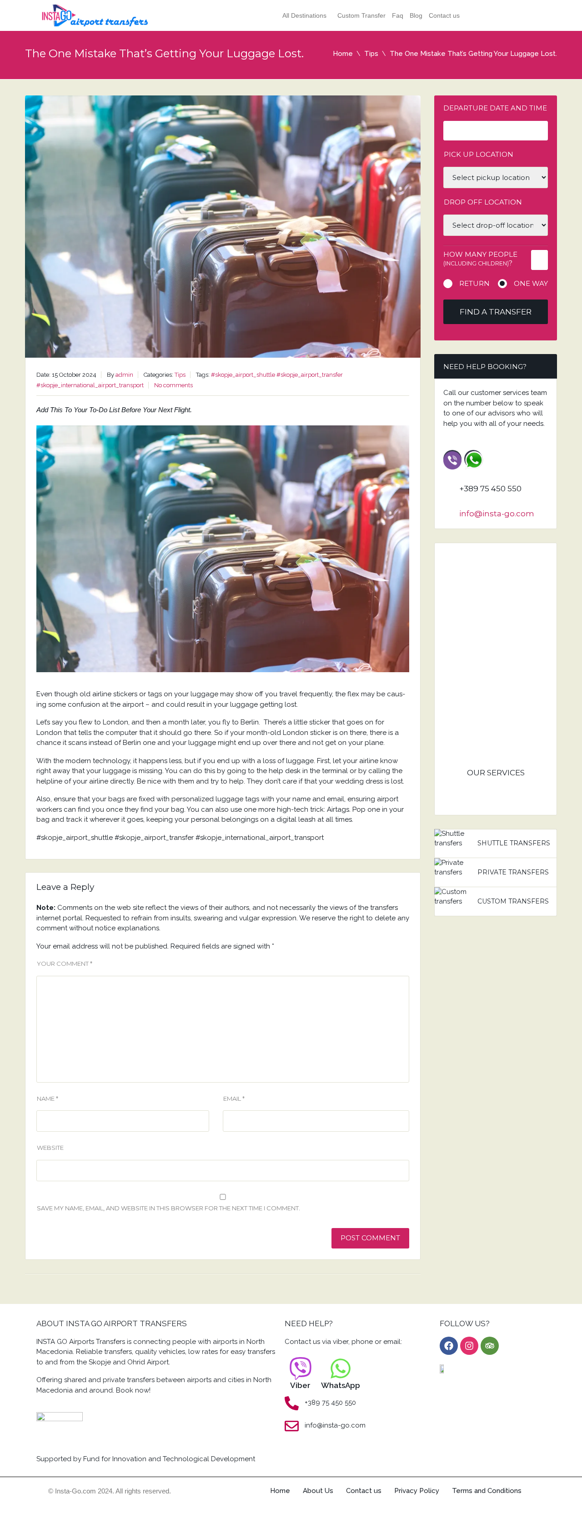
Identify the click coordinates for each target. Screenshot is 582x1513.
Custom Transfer (361, 15)
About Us (318, 1491)
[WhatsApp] (340, 1368)
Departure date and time (495, 108)
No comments (173, 385)
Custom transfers (513, 901)
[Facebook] (449, 1346)
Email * (234, 1098)
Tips (371, 54)
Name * (47, 1098)
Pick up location (478, 154)
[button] (306, 15)
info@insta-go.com (496, 513)
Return (474, 283)
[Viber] (300, 1368)
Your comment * (64, 963)
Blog (416, 15)
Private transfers (513, 872)
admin (124, 374)
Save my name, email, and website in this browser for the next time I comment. (168, 1208)
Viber (300, 1385)
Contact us (444, 15)
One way (531, 283)
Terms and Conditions (487, 1491)
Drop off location (483, 202)
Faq (397, 15)
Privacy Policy (416, 1491)
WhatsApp (340, 1385)
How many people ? (480, 258)
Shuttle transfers (513, 843)
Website (50, 1147)
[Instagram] (469, 1346)
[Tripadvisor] (490, 1346)
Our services (496, 772)
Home (343, 54)
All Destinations (304, 15)
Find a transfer (496, 311)
